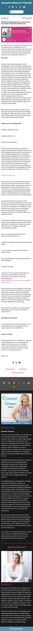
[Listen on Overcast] (19, 383)
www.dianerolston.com (8, 175)
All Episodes (23, 369)
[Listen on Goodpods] (29, 383)
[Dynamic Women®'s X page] (15, 7)
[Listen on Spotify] (9, 383)
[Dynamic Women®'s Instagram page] (19, 7)
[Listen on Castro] (24, 383)
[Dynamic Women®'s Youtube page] (23, 7)
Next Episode (10, 369)
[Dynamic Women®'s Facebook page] (9, 7)
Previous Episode (17, 373)
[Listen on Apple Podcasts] (4, 383)
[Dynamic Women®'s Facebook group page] (12, 7)
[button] (19, 387)
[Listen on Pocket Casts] (14, 383)
